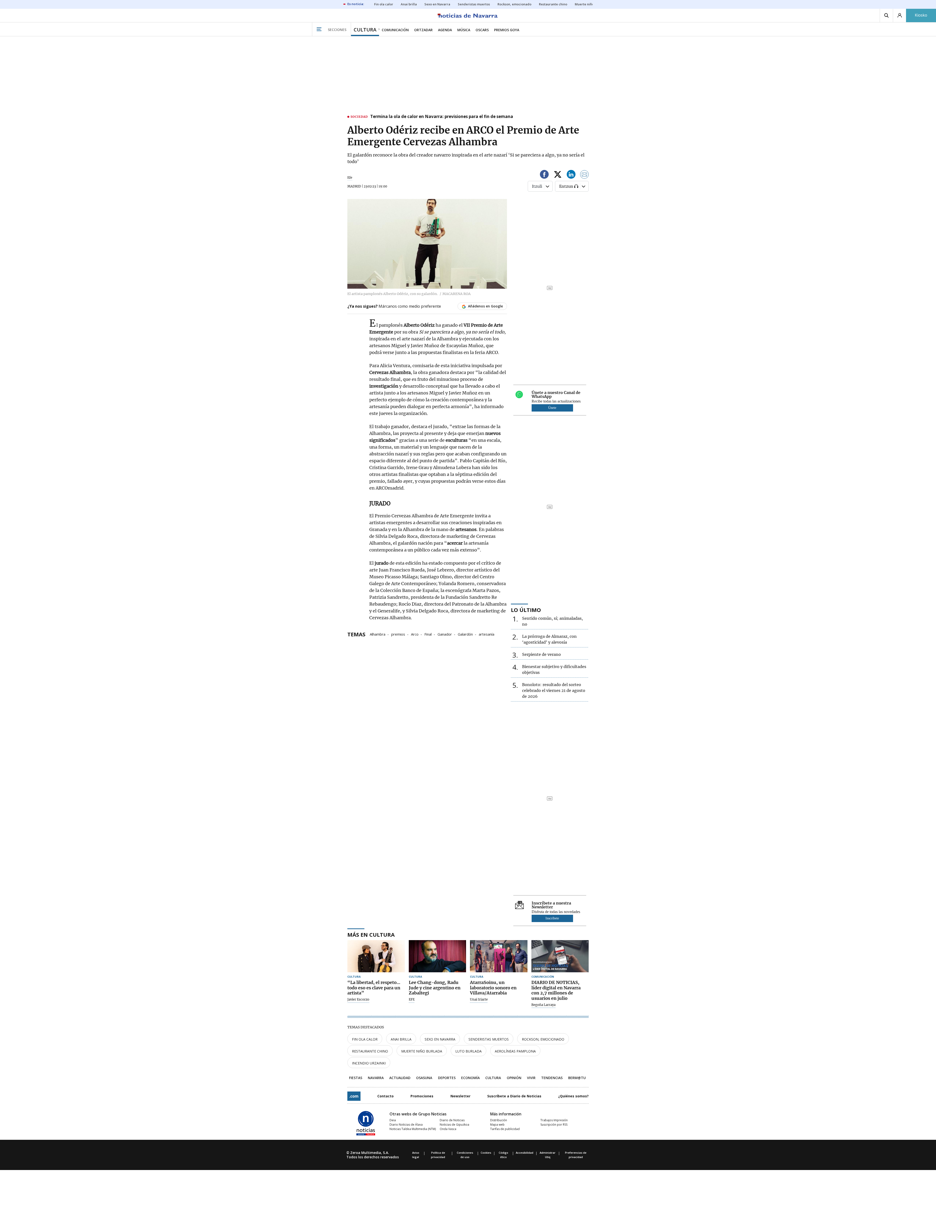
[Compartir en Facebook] (544, 175)
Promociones (421, 1096)
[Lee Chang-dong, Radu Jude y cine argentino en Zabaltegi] (437, 956)
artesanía (486, 634)
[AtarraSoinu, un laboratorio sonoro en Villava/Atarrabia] (498, 956)
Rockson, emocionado (543, 1039)
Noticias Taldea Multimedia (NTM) (413, 1129)
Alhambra (377, 634)
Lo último (526, 609)
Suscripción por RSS (553, 1124)
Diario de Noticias (452, 1120)
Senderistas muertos (488, 1039)
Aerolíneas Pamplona (515, 1051)
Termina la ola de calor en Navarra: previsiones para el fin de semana (441, 116)
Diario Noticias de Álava (406, 1124)
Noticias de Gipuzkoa (454, 1124)
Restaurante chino (370, 1051)
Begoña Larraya (543, 1005)
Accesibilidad (524, 1152)
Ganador (445, 634)
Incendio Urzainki (369, 1063)
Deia (393, 1120)
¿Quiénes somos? (573, 1096)
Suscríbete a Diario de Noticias (514, 1096)
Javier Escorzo (358, 1000)
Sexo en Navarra (440, 1039)
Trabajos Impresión (554, 1120)
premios (398, 634)
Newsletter (460, 1096)
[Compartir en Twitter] (557, 175)
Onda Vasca (448, 1129)
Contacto (385, 1096)
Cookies (486, 1152)
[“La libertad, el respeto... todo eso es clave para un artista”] (376, 956)
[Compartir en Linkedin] (571, 175)
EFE (412, 1000)
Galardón (465, 634)
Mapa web (497, 1124)
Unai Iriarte (479, 1000)
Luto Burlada (468, 1051)
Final (428, 634)
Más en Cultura (371, 934)
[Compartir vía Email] (584, 175)
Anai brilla (401, 1039)
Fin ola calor (365, 1039)
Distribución (498, 1120)
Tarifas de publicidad (505, 1129)
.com (354, 1096)
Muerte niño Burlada (421, 1051)
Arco (415, 634)
